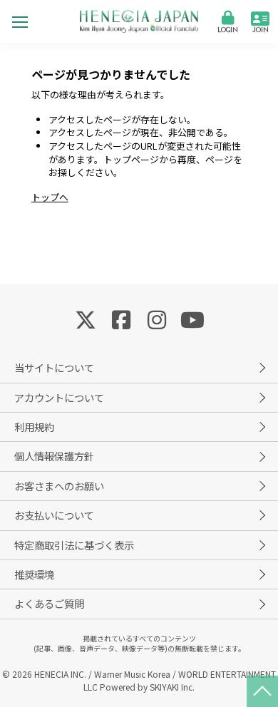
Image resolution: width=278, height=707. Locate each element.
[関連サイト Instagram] (157, 318)
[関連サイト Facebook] (121, 318)
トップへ (49, 197)
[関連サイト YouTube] (192, 318)
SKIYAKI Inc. (172, 687)
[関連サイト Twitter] (85, 318)
